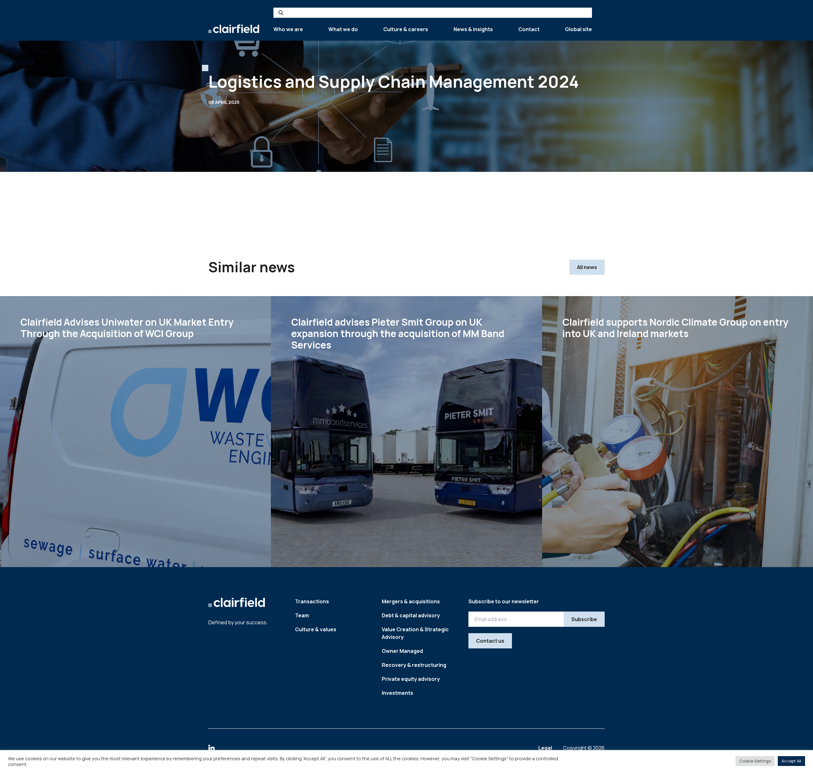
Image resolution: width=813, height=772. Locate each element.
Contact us (490, 640)
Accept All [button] (791, 761)
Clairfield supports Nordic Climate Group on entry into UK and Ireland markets (675, 327)
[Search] (280, 13)
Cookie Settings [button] (755, 761)
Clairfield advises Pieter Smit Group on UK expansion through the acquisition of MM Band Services (397, 333)
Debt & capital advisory (411, 615)
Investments (397, 692)
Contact (529, 29)
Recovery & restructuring (414, 664)
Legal (545, 747)
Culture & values (315, 629)
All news (587, 267)
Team (302, 615)
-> (242, 539)
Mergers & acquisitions (411, 601)
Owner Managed (402, 650)
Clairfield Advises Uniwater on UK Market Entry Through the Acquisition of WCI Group (127, 327)
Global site (578, 29)
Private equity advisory (411, 678)
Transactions (312, 601)
